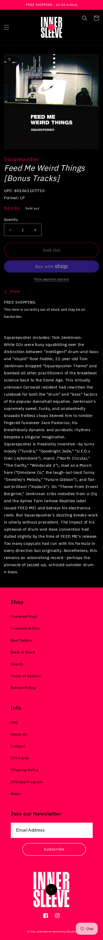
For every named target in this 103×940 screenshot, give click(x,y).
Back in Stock (23, 652)
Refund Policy (23, 687)
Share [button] (15, 291)
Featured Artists (25, 628)
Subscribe (54, 849)
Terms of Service (26, 675)
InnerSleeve (44, 931)
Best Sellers (21, 640)
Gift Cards (20, 758)
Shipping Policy (25, 769)
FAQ (14, 722)
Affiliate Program (26, 782)
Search (17, 664)
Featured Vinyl (24, 616)
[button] (6, 27)
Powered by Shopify (64, 931)
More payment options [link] (51, 279)
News (16, 793)
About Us (19, 734)
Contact (18, 746)
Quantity (11, 219)
